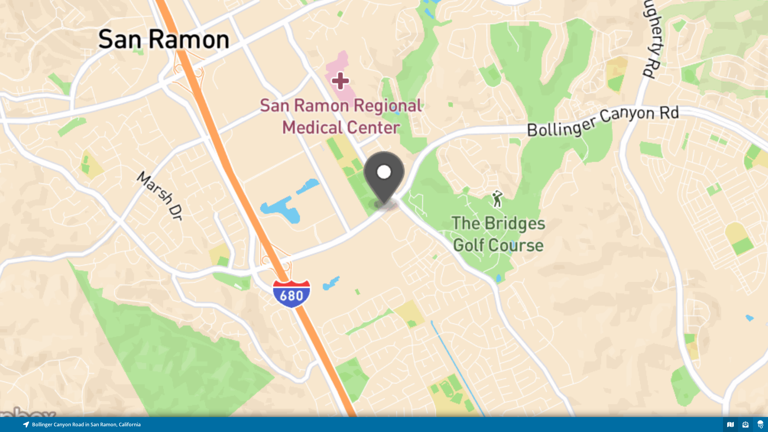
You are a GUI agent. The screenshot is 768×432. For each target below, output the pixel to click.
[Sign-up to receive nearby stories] (745, 424)
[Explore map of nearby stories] (384, 208)
